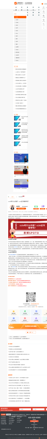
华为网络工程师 (3, 423)
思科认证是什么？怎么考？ (21, 74)
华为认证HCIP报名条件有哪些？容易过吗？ (17, 364)
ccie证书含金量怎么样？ (20, 89)
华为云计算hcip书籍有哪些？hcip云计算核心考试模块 (19, 359)
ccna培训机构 (3, 416)
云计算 (17, 46)
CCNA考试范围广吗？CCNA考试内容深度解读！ (18, 369)
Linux (17, 33)
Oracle (17, 49)
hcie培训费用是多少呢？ (20, 91)
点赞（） (31, 332)
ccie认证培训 (11, 418)
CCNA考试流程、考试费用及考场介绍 (22, 86)
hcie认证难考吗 (11, 420)
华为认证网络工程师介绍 (20, 97)
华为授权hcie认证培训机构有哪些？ (15, 349)
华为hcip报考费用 (12, 416)
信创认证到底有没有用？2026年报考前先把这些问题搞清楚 (20, 390)
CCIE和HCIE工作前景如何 (14, 356)
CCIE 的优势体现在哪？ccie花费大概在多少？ (21, 338)
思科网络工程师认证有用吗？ (21, 80)
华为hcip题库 (19, 416)
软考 (16, 38)
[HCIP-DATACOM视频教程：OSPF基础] (21, 170)
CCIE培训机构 (3, 420)
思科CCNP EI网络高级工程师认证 (25, 282)
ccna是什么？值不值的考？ (21, 72)
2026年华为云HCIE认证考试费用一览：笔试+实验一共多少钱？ (21, 385)
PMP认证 (16, 434)
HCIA (17, 30)
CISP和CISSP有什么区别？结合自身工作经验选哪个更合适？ (20, 395)
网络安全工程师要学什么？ (21, 77)
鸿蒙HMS (17, 57)
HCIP (17, 27)
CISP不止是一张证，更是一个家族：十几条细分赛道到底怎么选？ (21, 388)
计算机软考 (28, 434)
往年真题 (43, 17)
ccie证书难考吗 (30, 211)
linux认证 (18, 422)
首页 (18, 10)
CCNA (17, 22)
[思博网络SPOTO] (23, 2)
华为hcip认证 (3, 418)
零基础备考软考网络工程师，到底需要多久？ (17, 380)
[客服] (36, 206)
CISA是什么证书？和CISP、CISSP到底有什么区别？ (19, 377)
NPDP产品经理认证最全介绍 (14, 362)
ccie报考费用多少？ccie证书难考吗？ (19, 336)
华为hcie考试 (11, 422)
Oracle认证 (37, 434)
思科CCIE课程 (3, 422)
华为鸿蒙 (44, 434)
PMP (17, 36)
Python (17, 60)
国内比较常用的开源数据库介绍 (22, 69)
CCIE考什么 (35, 211)
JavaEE (17, 55)
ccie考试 (25, 211)
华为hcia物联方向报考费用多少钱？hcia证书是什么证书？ (20, 367)
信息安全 (23, 434)
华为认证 (18, 418)
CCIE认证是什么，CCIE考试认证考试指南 (22, 83)
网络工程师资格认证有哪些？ (21, 105)
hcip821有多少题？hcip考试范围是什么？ (16, 351)
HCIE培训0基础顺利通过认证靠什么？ (22, 108)
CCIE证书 (14, 266)
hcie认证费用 (19, 420)
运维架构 (19, 434)
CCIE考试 (15, 246)
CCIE (21, 10)
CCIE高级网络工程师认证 (21, 285)
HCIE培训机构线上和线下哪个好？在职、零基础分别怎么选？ (20, 401)
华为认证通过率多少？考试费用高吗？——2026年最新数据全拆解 (21, 398)
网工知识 (17, 52)
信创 (16, 44)
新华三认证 (32, 434)
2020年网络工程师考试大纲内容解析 (22, 94)
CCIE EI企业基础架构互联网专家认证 (23, 280)
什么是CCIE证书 (18, 278)
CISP (17, 41)
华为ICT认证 (11, 434)
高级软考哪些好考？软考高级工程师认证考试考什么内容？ (20, 354)
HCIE (17, 25)
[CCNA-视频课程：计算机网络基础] (21, 183)
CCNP (17, 19)
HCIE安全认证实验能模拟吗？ (14, 346)
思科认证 (10, 423)
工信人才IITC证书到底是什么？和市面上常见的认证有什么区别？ (21, 382)
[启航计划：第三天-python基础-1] (21, 158)
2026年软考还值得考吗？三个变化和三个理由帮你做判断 (19, 393)
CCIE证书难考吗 (13, 254)
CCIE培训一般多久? (19, 103)
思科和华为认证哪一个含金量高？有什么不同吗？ (22, 100)
